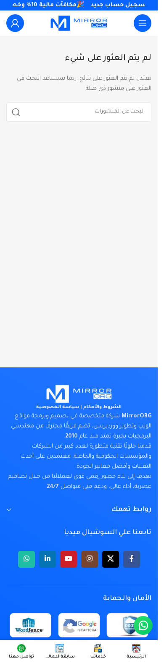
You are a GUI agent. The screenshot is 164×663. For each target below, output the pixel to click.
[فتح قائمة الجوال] (143, 23)
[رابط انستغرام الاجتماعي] (89, 559)
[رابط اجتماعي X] (110, 559)
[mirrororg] (79, 394)
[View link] (15, 23)
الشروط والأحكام (102, 407)
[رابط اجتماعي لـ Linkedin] (47, 559)
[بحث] (16, 112)
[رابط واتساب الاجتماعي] (26, 559)
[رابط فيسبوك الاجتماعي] (131, 559)
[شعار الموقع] (79, 23)
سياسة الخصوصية (57, 407)
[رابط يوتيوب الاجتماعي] (68, 559)
